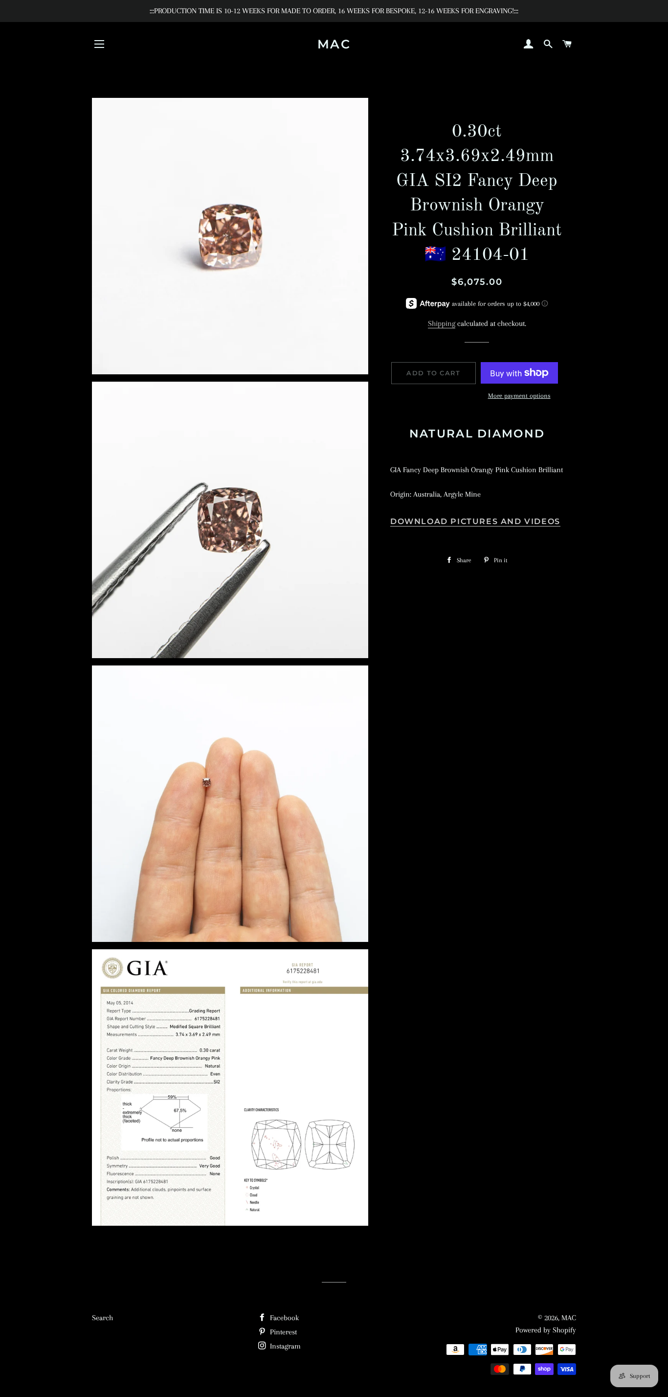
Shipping (441, 323)
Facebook (283, 1317)
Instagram (284, 1346)
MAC (334, 44)
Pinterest (282, 1332)
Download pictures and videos (475, 521)
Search (102, 1317)
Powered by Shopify (545, 1330)
